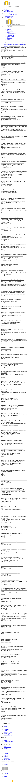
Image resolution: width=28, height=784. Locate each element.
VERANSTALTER (9, 12)
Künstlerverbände (11, 33)
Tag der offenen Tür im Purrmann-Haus (11, 533)
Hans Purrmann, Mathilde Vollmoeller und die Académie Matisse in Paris (13, 235)
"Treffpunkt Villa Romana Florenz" (10, 580)
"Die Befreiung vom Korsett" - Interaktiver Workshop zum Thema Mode (12, 117)
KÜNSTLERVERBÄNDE (10, 14)
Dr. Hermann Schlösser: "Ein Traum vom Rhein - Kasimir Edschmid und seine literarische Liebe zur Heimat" (14, 590)
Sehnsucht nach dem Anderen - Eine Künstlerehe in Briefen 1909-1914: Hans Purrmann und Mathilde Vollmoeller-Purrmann (14, 256)
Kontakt (9, 39)
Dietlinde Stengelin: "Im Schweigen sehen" (12, 566)
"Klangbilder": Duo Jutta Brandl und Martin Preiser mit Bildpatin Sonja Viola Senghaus (13, 461)
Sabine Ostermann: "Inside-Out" (9, 639)
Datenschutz (7, 759)
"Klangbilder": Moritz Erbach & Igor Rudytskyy (14, 413)
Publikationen (10, 35)
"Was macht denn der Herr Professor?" (11, 557)
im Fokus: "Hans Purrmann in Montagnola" (12, 405)
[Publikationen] (14, 782)
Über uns (6, 755)
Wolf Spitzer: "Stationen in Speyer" (10, 573)
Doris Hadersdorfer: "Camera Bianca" (11, 598)
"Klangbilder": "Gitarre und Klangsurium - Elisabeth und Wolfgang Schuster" (12, 363)
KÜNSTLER (7, 13)
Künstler (9, 32)
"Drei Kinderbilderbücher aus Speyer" (11, 680)
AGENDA (6, 10)
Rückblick (13, 44)
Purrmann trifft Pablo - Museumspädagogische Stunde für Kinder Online (13, 199)
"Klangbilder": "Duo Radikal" (9, 398)
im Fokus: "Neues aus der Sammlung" (11, 306)
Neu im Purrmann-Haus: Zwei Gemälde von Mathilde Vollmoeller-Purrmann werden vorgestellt (12, 281)
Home (5, 726)
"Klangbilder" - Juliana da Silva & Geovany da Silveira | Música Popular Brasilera (13, 245)
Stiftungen (6, 748)
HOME (5, 9)
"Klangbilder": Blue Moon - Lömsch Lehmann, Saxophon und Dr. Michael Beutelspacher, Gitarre (14, 339)
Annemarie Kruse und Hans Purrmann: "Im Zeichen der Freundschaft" (12, 699)
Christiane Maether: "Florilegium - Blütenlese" (13, 542)
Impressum (6, 758)
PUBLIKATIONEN (9, 16)
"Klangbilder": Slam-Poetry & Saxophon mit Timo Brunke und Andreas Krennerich (12, 321)
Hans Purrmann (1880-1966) (8, 707)
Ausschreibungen (8, 17)
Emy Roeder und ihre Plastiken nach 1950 (12, 71)
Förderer (6, 764)
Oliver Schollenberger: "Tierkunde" (10, 632)
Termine (9, 44)
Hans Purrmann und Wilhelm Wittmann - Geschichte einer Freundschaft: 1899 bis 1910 (12, 489)
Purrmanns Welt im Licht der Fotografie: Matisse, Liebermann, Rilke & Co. (14, 56)
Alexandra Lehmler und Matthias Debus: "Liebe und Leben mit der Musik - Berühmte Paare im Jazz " (13, 145)
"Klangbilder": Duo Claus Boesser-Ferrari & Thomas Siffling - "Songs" (12, 421)
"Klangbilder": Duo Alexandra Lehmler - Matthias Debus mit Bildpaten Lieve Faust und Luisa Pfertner (13, 450)
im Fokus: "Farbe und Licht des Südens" (11, 440)
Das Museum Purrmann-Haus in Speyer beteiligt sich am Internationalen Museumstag (13, 63)
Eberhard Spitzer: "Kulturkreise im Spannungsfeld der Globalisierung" (10, 662)
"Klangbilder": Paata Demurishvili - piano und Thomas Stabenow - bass (13, 313)
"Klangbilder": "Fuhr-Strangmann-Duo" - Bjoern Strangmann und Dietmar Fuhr (14, 355)
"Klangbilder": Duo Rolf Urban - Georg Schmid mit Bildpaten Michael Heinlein (13, 431)
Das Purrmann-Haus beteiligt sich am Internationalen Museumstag (10, 190)
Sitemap (6, 756)
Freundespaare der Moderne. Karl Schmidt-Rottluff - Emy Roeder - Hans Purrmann (12, 100)
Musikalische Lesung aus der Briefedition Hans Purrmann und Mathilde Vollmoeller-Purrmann (13, 153)
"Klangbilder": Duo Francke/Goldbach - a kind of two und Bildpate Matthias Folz (14, 499)
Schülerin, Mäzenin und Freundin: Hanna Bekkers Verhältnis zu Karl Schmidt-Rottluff (12, 90)
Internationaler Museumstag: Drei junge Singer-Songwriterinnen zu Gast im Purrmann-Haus (13, 292)
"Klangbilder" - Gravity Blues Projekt (11, 299)
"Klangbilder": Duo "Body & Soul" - (10, 381)
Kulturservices (7, 747)
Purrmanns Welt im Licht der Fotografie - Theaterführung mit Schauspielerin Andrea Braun (13, 47)
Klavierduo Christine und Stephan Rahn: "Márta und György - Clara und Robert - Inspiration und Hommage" (14, 126)
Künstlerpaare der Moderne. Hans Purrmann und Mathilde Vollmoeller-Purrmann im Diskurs (14, 162)
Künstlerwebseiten (8, 741)
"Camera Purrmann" (6, 526)
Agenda (9, 29)
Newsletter (9, 38)
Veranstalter (10, 31)
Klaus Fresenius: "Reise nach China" (10, 654)
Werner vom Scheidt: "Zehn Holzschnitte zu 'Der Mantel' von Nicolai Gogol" (14, 606)
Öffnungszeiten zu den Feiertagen (9, 264)
